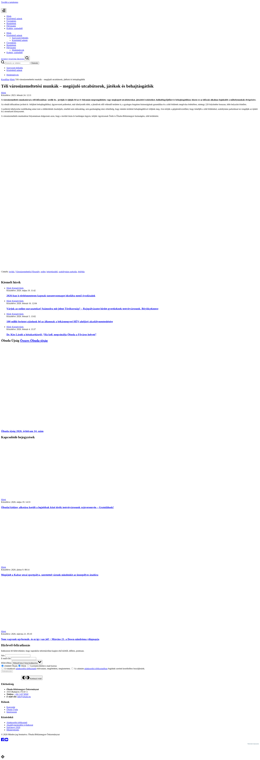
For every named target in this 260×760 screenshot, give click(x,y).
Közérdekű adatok (14, 18)
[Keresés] (27, 58)
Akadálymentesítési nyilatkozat (19, 725)
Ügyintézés (11, 21)
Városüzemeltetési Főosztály (27, 271)
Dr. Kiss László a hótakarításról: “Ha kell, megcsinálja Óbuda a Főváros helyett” (51, 334)
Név (3, 655)
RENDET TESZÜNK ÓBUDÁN (12, 59)
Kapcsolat (10, 707)
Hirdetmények (18, 50)
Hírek (8, 16)
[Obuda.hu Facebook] (3, 740)
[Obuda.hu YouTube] (6, 740)
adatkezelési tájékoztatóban (96, 668)
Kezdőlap (5, 79)
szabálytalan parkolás (68, 271)
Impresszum (11, 712)
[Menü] (3, 10)
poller (43, 271)
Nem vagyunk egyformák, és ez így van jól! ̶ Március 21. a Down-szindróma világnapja (50, 639)
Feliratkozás (7, 671)
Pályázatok (11, 26)
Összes (34, 340)
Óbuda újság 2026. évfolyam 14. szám (22, 431)
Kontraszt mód (35, 679)
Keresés (35, 63)
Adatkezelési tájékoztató (16, 722)
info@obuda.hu (24, 696)
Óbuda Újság (12, 709)
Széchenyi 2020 (13, 727)
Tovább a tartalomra (9, 2)
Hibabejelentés (12, 730)
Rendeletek (11, 23)
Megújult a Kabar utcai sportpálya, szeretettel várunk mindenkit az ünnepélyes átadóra (49, 574)
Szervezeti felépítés (20, 38)
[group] (130, 665)
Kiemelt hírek (18, 288)
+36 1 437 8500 (21, 694)
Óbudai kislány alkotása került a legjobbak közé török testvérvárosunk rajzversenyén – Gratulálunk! (57, 507)
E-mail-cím (6, 658)
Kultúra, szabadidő (14, 28)
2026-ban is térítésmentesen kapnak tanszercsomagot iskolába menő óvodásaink (50, 295)
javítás (11, 271)
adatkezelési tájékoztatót (26, 668)
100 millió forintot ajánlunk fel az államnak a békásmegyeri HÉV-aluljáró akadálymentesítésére (59, 321)
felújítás (81, 271)
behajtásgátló (52, 271)
